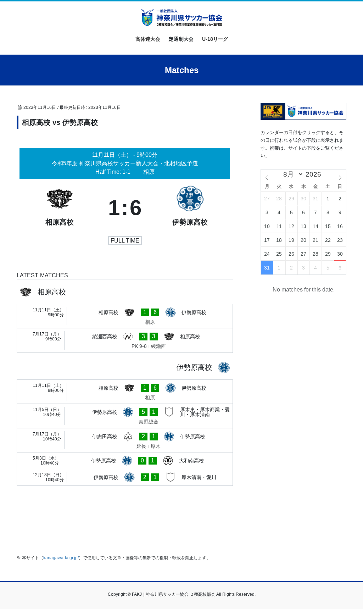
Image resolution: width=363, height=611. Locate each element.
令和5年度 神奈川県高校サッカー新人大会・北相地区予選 (125, 163)
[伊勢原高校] (190, 207)
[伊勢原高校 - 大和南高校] (125, 460)
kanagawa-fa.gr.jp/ (61, 557)
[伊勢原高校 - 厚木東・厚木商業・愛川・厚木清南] (125, 416)
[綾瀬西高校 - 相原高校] (125, 340)
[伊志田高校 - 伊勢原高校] (125, 440)
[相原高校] (59, 207)
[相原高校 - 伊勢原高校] (125, 316)
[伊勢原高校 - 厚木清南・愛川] (125, 477)
